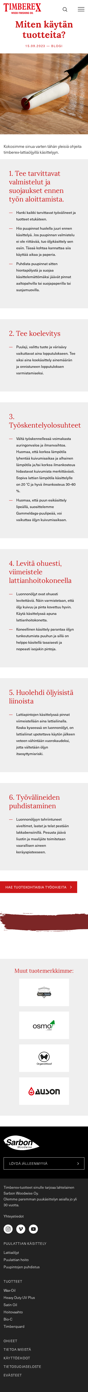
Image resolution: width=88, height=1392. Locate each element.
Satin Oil (10, 1304)
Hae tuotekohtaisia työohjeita (36, 887)
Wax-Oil (10, 1290)
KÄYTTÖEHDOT (17, 1358)
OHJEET (10, 1341)
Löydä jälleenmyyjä (28, 1163)
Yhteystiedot (14, 1216)
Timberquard (14, 1326)
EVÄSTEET (13, 1375)
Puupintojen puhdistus (22, 1266)
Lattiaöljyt (11, 1252)
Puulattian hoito (16, 1259)
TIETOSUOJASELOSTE (22, 1366)
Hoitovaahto (13, 1312)
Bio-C (8, 1319)
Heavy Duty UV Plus (19, 1297)
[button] (65, 10)
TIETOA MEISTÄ (17, 1349)
